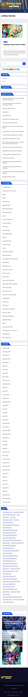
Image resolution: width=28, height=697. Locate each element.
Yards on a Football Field (18, 599)
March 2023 (5, 376)
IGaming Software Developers (9, 545)
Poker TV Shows (6, 312)
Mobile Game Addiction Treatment (10, 555)
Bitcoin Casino (6, 201)
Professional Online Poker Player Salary (11, 581)
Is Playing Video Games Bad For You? (11, 154)
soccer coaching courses (8, 586)
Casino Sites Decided (7, 520)
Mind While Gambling (7, 251)
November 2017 (6, 469)
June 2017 (5, 480)
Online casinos (6, 273)
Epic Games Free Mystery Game (10, 119)
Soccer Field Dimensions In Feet (10, 589)
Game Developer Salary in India (10, 535)
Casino (4, 216)
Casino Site (12, 517)
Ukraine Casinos (6, 594)
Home (5, 692)
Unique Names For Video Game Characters (13, 131)
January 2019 (5, 452)
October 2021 (5, 398)
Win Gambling (5, 334)
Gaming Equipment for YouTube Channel (12, 540)
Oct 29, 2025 (8, 625)
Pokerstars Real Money (8, 316)
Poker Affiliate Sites (7, 573)
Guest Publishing (10, 695)
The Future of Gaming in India (9, 122)
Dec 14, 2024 (8, 636)
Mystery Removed (6, 255)
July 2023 (4, 366)
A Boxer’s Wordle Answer (8, 108)
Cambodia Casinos (7, 212)
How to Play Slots (6, 241)
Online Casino (6, 568)
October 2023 (5, 355)
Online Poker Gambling (8, 280)
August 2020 (5, 437)
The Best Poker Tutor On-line (9, 330)
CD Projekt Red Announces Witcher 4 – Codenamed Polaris (12, 634)
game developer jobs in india (9, 532)
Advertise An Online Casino (9, 190)
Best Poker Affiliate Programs (9, 514)
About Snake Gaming (7, 512)
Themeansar (13, 688)
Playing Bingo (5, 298)
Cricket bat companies (8, 522)
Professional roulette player (9, 584)
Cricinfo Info (16, 520)
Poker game (5, 305)
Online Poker (5, 276)
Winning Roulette (6, 337)
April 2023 (5, 373)
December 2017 (6, 466)
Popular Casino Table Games (9, 576)
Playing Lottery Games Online (14, 44)
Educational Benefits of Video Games (11, 525)
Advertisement (15, 692)
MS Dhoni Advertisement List (9, 561)
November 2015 (6, 502)
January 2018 (5, 462)
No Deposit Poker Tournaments (10, 258)
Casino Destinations (7, 219)
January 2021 (5, 427)
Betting (4, 194)
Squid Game (5, 112)
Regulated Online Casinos (9, 176)
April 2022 (5, 391)
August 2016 (5, 487)
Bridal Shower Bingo (7, 208)
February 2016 (6, 495)
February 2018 (6, 459)
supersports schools (15, 591)
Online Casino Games (15, 568)
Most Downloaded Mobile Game (10, 558)
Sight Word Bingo (6, 319)
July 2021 (4, 409)
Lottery (4, 248)
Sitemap (4, 78)
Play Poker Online (6, 291)
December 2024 (6, 351)
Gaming (4, 237)
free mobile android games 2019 (10, 530)
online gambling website (8, 571)
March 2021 (5, 419)
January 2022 (5, 394)
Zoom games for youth (8, 602)
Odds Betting (5, 262)
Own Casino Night (6, 287)
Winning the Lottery (7, 599)
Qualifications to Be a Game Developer (12, 150)
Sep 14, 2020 (8, 47)
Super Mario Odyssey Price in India (11, 138)
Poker (16, 571)
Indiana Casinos (6, 244)
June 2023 (5, 369)
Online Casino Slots (7, 269)
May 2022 (4, 387)
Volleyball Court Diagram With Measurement (12, 597)
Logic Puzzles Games (7, 553)
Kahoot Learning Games (8, 158)
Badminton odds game (19, 512)
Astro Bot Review (6, 115)
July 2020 (4, 441)
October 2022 (5, 380)
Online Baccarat (6, 266)
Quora (3, 81)
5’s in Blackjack (6, 187)
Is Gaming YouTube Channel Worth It (11, 550)
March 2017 (5, 484)
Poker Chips (5, 301)
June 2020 (5, 444)
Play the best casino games (9, 294)
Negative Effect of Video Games (10, 563)
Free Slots (5, 226)
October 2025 (5, 348)
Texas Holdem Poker (7, 326)
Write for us (17, 695)
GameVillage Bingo (7, 233)
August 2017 (5, 473)
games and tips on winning (9, 537)
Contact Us (21, 692)
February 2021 (6, 423)
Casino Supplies (6, 223)
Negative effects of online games (10, 566)
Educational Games (7, 527)
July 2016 (4, 491)
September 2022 (6, 384)
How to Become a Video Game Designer (12, 147)
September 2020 (6, 434)
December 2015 (6, 498)
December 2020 (6, 430)
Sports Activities (6, 591)
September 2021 (6, 401)
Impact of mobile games (8, 548)
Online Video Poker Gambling (9, 284)
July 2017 (4, 477)
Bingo (3, 198)
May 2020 (4, 448)
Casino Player (6, 517)
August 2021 (5, 405)
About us (9, 692)
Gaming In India (6, 543)
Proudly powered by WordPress (10, 685)
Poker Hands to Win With (8, 309)
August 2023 (5, 362)
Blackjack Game (6, 205)
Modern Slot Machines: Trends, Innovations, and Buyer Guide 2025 (13, 623)
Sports (4, 323)
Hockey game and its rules (17, 543)
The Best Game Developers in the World (12, 135)
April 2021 (5, 416)
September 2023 (6, 359)
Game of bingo (6, 230)
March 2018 (5, 455)
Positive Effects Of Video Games (10, 579)
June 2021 (5, 412)
